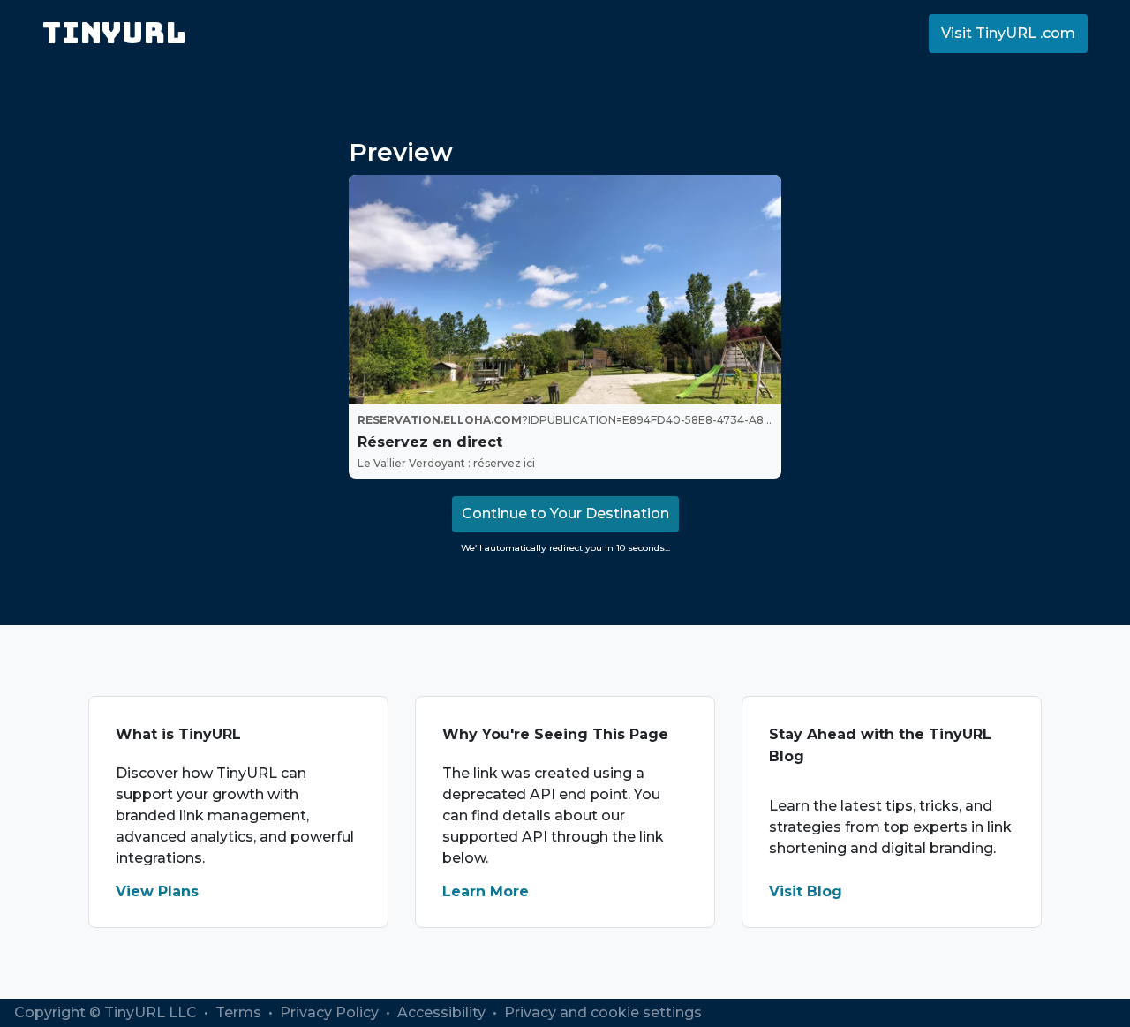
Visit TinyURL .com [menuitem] (1008, 33)
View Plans (157, 891)
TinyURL (114, 33)
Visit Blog (805, 891)
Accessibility (443, 1012)
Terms (240, 1012)
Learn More (485, 891)
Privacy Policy (331, 1012)
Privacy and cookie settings (603, 1012)
